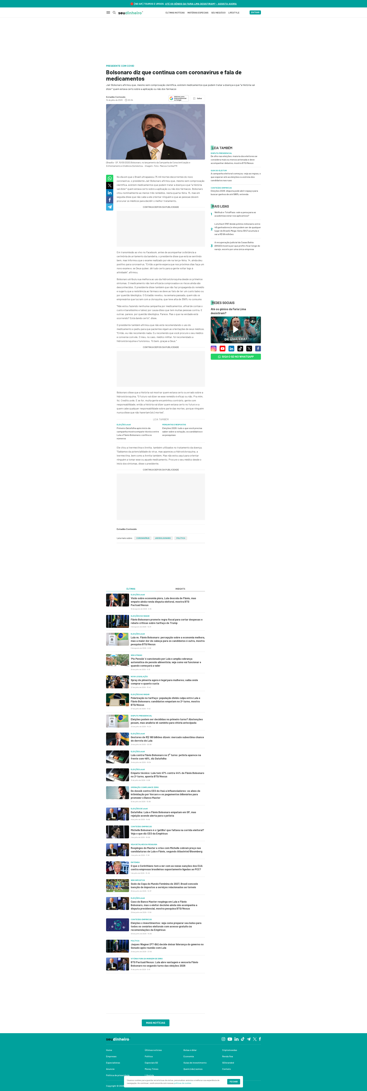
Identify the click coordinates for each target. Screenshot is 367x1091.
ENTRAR (255, 12)
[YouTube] (230, 1039)
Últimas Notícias (175, 13)
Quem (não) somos (193, 1069)
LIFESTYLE (233, 13)
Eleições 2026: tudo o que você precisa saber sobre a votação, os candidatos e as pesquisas (182, 431)
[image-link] (117, 600)
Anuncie (110, 1069)
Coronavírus (142, 538)
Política (180, 538)
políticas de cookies (182, 1083)
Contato (226, 1069)
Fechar (234, 1082)
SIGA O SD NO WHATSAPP (238, 356)
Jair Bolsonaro (163, 538)
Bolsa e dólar (190, 1050)
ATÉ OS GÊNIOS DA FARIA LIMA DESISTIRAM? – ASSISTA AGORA (201, 3)
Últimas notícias (153, 1050)
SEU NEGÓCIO (218, 13)
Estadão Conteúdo (115, 96)
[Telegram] (249, 1039)
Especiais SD (151, 1062)
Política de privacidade (118, 1075)
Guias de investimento (195, 1062)
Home (109, 1050)
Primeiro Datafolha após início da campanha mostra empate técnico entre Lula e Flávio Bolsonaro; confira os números (138, 433)
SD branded (228, 1062)
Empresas (111, 1056)
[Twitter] (255, 1039)
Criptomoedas (229, 1050)
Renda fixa (227, 1056)
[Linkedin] (236, 1039)
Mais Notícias (155, 1022)
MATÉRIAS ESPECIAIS (198, 13)
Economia (189, 1056)
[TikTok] (242, 1039)
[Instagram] (223, 1039)
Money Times (151, 1069)
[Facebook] (260, 1039)
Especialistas (113, 1062)
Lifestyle (149, 1075)
